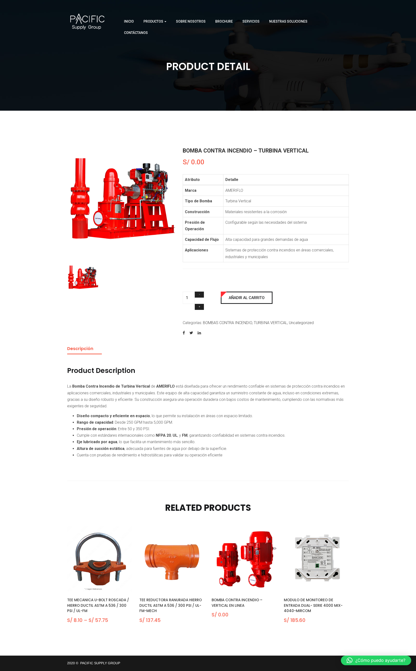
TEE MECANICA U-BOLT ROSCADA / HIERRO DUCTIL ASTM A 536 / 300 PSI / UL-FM (98, 605)
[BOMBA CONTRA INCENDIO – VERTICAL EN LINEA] (244, 558)
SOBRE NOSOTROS (191, 21)
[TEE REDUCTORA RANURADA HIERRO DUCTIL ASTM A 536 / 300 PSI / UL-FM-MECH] (171, 558)
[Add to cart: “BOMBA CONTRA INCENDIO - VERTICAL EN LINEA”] (238, 586)
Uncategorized (301, 322)
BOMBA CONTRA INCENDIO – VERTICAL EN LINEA (237, 602)
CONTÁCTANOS (136, 33)
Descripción (80, 348)
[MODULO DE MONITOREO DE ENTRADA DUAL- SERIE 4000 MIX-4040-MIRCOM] (316, 558)
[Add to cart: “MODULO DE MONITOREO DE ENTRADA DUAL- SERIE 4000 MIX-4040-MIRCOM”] (310, 586)
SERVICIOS (251, 21)
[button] (376, 660)
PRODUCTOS (153, 21)
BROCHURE (224, 21)
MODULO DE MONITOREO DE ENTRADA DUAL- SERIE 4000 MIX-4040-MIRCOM (313, 605)
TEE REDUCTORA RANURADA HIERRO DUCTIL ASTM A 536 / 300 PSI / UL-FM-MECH (170, 605)
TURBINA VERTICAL (270, 322)
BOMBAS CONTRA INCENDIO (227, 322)
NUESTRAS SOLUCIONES (288, 21)
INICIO (129, 21)
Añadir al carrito (247, 297)
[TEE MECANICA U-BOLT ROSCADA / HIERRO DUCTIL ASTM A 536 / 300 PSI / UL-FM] (99, 558)
